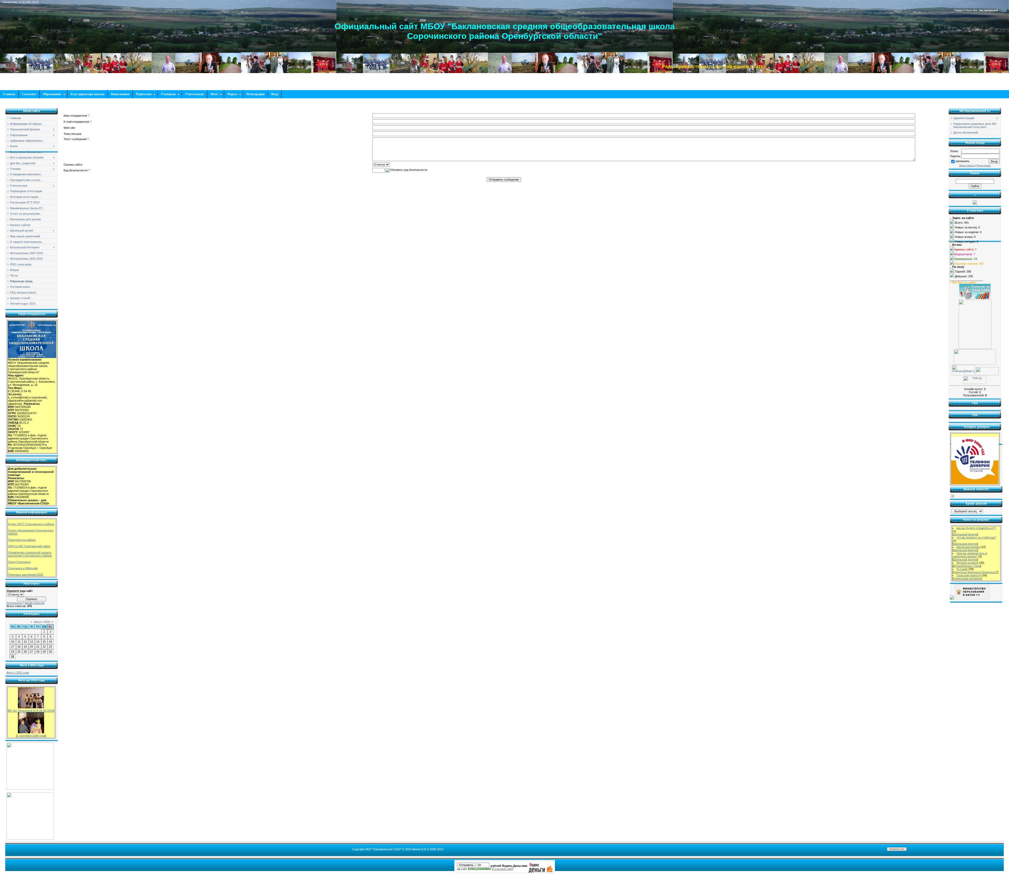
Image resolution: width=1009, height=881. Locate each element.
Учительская (194, 94)
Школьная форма (968, 547)
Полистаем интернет (967, 578)
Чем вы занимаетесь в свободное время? (970, 555)
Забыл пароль (967, 165)
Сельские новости (968, 575)
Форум (232, 94)
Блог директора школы (87, 94)
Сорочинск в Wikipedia (23, 568)
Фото (214, 94)
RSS (1003, 10)
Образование (52, 94)
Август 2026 (42, 621)
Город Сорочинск (19, 562)
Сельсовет (29, 94)
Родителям (143, 94)
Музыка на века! (967, 562)
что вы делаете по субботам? (976, 537)
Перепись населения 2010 (25, 574)
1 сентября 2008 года (31, 735)
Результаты (14, 603)
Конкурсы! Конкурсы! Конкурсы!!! (975, 572)
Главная (9, 94)
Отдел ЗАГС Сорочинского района (31, 524)
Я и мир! (962, 569)
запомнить (962, 161)
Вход (274, 94)
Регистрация (255, 94)
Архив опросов (34, 603)
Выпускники (120, 94)
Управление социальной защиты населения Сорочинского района (30, 554)
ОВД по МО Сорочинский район (29, 546)
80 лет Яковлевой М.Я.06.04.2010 (31, 710)
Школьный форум (965, 534)
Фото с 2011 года (18, 672)
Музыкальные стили (966, 565)
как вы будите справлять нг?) (976, 528)
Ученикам (168, 94)
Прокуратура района (21, 539)
